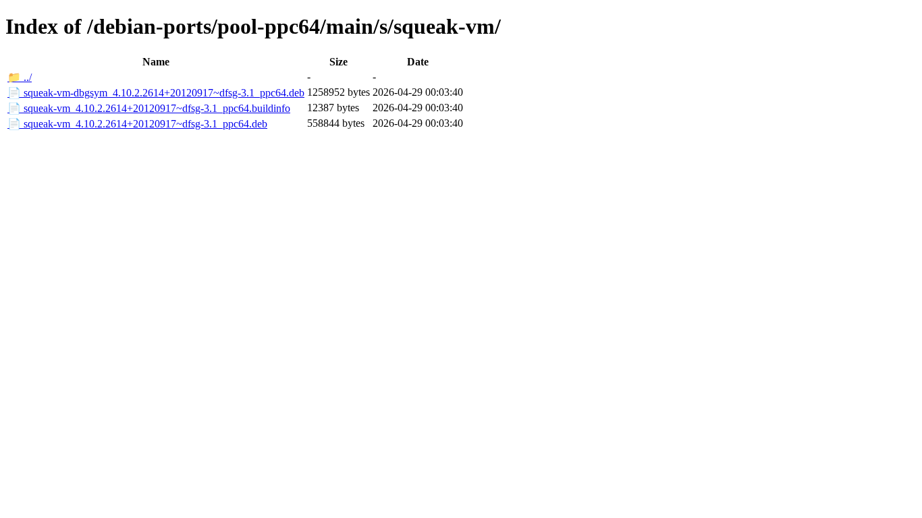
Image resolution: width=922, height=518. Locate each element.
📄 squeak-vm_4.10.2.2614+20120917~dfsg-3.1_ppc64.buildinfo (148, 108)
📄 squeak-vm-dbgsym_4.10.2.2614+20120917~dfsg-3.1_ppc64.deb (155, 92)
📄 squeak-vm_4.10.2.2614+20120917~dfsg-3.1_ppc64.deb (137, 124)
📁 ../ (19, 77)
